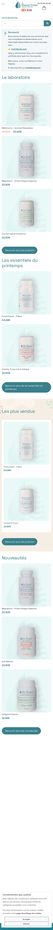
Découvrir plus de (24, 387)
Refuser (26, 924)
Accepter (26, 919)
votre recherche (10, 18)
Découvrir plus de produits (19, 250)
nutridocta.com (19, 49)
